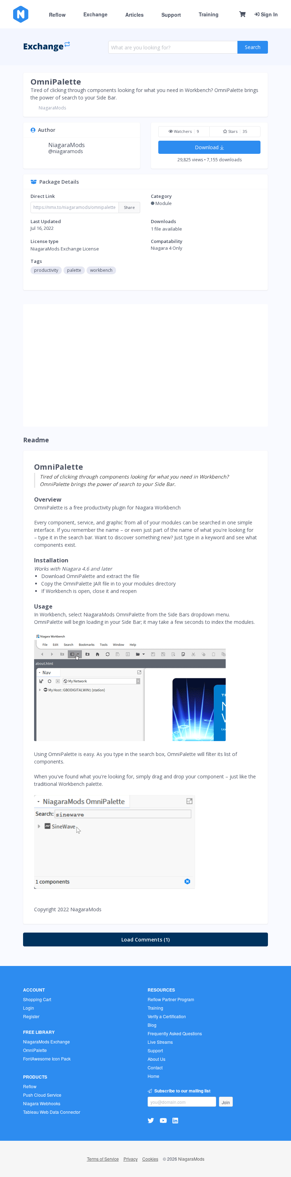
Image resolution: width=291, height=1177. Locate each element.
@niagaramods (65, 151)
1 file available (166, 229)
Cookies (150, 1159)
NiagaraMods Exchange (46, 1041)
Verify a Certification (167, 1016)
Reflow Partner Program (171, 999)
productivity (46, 270)
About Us (156, 1059)
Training (209, 14)
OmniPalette (56, 81)
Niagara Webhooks (41, 1103)
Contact (155, 1067)
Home (153, 1076)
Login (28, 1008)
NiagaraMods (52, 108)
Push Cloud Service (42, 1095)
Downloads (163, 221)
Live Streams (160, 1042)
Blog (152, 1025)
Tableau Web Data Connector (51, 1112)
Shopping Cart (37, 999)
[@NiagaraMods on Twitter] (152, 1119)
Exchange (95, 14)
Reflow (57, 14)
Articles (134, 14)
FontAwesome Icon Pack (47, 1058)
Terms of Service (103, 1159)
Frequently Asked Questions (175, 1033)
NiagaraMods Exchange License (65, 248)
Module (163, 203)
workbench (101, 270)
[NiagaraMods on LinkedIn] (176, 1119)
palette (74, 270)
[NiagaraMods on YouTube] (164, 1119)
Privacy (130, 1159)
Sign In (268, 14)
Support (171, 14)
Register (31, 1016)
